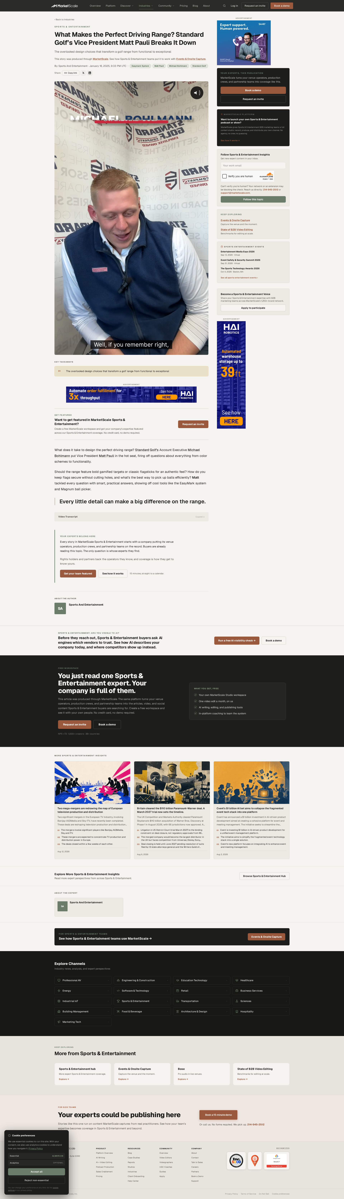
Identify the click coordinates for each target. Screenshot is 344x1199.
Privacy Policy (231, 1194)
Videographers (166, 1162)
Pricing (184, 5)
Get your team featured (78, 573)
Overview (95, 5)
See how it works (112, 573)
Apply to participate (253, 308)
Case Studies (134, 1157)
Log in (234, 5)
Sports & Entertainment (72, 26)
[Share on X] (83, 72)
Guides (162, 1171)
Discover (125, 5)
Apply (162, 1176)
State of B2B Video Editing (237, 229)
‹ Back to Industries (64, 19)
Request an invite (255, 5)
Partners (195, 1171)
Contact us (59, 1167)
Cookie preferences (281, 1194)
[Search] (224, 6)
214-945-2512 (270, 189)
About (206, 5)
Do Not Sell (264, 1194)
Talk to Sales (197, 1162)
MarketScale (100, 59)
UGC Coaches (165, 1167)
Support (195, 1181)
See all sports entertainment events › (239, 277)
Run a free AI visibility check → (236, 640)
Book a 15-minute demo (218, 1114)
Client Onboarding (136, 1176)
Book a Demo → (61, 1170)
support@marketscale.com (235, 192)
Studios (131, 1167)
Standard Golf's (147, 450)
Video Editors (165, 1157)
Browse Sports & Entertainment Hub (264, 876)
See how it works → (230, 140)
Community (164, 5)
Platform (110, 5)
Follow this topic (253, 199)
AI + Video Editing (104, 1162)
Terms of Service (248, 1194)
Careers (195, 1167)
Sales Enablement (104, 1171)
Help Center (133, 1181)
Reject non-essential (37, 1180)
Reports (131, 1162)
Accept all (36, 1171)
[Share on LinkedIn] (89, 72)
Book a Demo (197, 1176)
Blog (195, 5)
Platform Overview (104, 1153)
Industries (144, 5)
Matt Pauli (106, 456)
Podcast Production (105, 1167)
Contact (195, 1157)
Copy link (72, 72)
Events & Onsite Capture (191, 59)
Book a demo (253, 90)
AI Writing (100, 1157)
